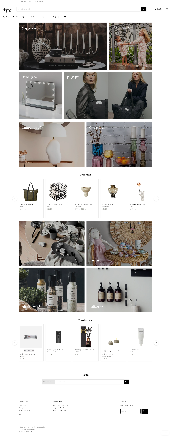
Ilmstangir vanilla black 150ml (84, 350)
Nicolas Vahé (23, 356)
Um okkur (30, 1)
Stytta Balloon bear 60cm (138, 204)
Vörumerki (46, 17)
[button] (158, 9)
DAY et (21, 207)
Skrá (144, 411)
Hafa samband (22, 1)
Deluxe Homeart (51, 352)
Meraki (131, 352)
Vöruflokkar (34, 17)
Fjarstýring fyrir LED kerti (55, 350)
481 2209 (21, 414)
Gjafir (24, 17)
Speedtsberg (78, 207)
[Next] (156, 198)
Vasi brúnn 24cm (107, 204)
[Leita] (143, 9)
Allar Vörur (6, 17)
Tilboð (66, 17)
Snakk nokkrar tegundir (27, 354)
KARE (48, 207)
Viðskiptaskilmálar (40, 1)
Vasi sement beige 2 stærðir (84, 204)
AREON (77, 352)
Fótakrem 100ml (135, 350)
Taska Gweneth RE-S (26, 204)
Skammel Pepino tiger (54, 204)
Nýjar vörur (57, 17)
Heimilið (16, 17)
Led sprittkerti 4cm (108, 354)
